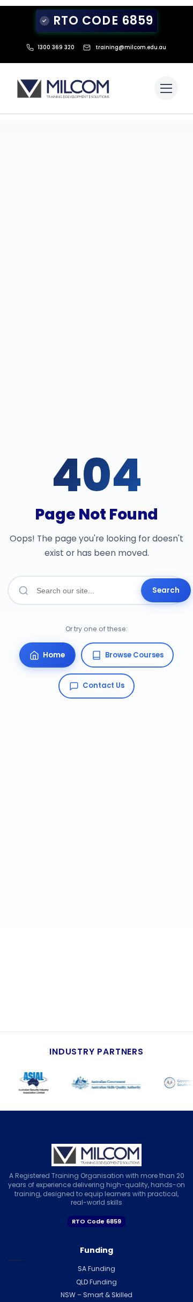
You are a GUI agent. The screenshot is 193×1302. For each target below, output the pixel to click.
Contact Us (103, 685)
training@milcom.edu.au (130, 47)
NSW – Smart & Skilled (96, 1294)
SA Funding (96, 1268)
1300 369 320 (56, 47)
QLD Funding (96, 1281)
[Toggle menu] (166, 88)
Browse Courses (134, 655)
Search (166, 590)
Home (54, 655)
